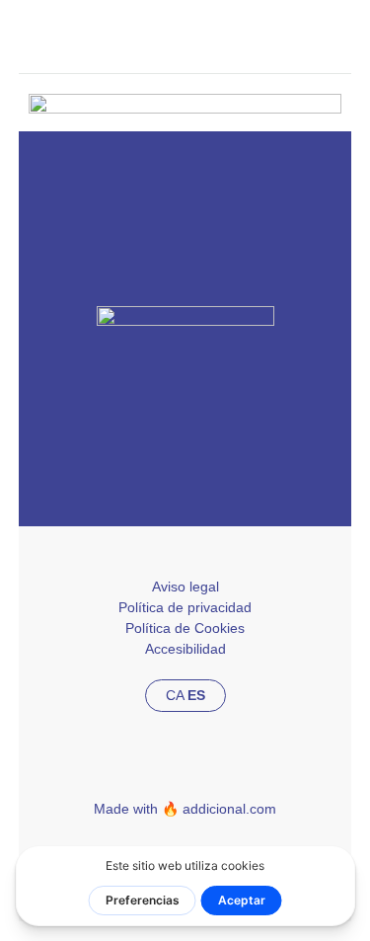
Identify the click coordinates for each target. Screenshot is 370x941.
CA (175, 695)
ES (196, 695)
